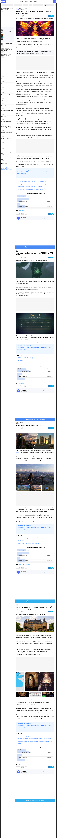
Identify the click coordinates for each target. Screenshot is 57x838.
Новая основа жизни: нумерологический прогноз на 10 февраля (32, 188)
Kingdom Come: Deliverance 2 (49, 5)
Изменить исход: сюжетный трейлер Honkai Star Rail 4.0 (30, 186)
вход (55, 1)
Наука (19, 604)
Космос (23, 210)
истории (26, 1)
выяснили (35, 633)
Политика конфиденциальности (7, 167)
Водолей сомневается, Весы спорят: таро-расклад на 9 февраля (32, 181)
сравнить (18, 452)
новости (21, 1)
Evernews (23, 217)
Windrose (30, 5)
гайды (31, 1)
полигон (35, 1)
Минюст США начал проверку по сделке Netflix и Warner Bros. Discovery (33, 184)
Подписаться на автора (47, 218)
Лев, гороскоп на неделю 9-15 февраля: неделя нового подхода (32, 189)
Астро (19, 8)
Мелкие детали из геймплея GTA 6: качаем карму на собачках (31, 542)
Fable (19, 250)
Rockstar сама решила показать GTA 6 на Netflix (28, 543)
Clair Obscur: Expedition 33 (38, 5)
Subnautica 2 (25, 5)
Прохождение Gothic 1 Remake (7, 5)
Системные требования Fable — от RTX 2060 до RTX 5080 (30, 537)
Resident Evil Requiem (17, 5)
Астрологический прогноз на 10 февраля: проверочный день (31, 183)
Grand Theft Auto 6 (21, 422)
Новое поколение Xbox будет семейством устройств (29, 736)
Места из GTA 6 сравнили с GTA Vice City (26, 357)
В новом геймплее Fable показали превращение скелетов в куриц (32, 362)
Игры (22, 383)
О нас (2, 164)
